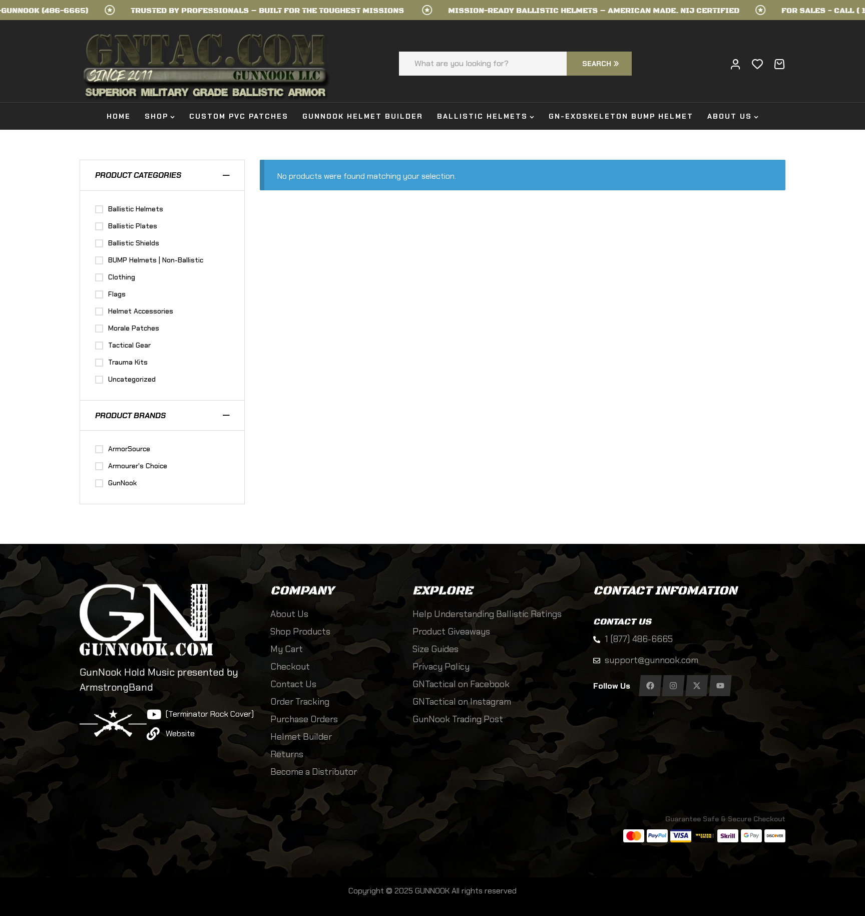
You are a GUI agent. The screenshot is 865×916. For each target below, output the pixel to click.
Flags (117, 293)
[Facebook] (650, 685)
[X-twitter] (696, 685)
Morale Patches (133, 328)
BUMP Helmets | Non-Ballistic (155, 259)
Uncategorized (132, 379)
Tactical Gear (129, 345)
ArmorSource (129, 448)
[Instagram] (673, 685)
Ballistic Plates (132, 225)
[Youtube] (720, 685)
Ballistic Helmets (135, 208)
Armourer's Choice (137, 465)
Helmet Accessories (140, 311)
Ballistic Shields (133, 242)
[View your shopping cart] (779, 64)
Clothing (121, 276)
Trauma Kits (128, 362)
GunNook (122, 482)
